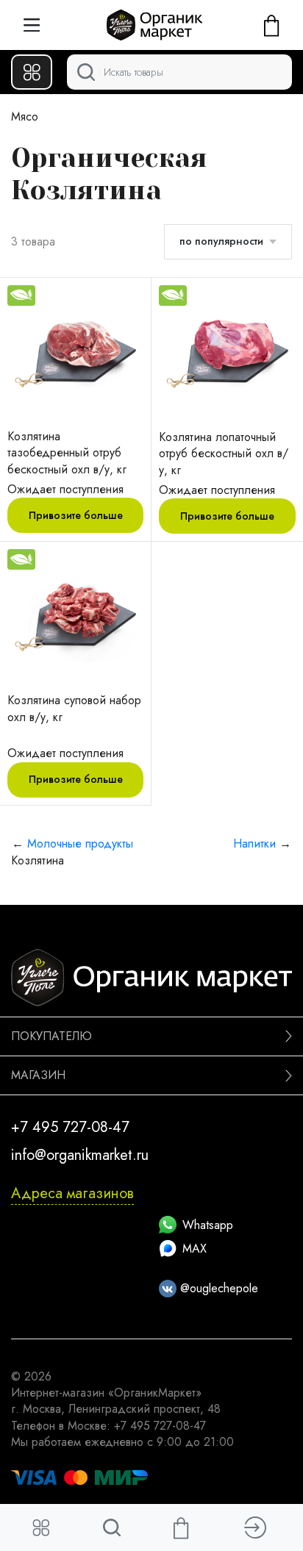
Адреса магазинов (72, 1193)
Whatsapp (207, 1225)
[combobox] (179, 72)
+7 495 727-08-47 (70, 1127)
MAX (194, 1248)
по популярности (221, 241)
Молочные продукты (80, 843)
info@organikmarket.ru (80, 1155)
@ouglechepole (217, 1288)
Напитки (254, 843)
